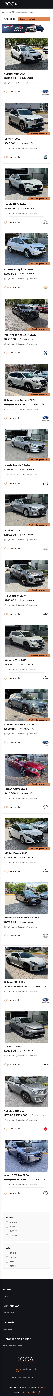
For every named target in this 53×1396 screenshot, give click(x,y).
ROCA (23, 1387)
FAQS (39, 1377)
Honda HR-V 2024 (15, 204)
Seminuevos (8, 1312)
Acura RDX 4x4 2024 (16, 1175)
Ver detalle (15, 92)
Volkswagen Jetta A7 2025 (20, 334)
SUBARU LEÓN (28, 78)
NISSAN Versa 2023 (15, 853)
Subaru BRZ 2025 (14, 982)
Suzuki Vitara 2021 (14, 1110)
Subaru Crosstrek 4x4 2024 (20, 724)
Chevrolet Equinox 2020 (18, 269)
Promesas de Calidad (12, 1345)
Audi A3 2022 (12, 530)
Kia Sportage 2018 (15, 595)
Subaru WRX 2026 (15, 73)
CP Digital (41, 1387)
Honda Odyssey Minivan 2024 (22, 917)
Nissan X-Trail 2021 (15, 660)
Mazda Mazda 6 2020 (17, 465)
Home (5, 1296)
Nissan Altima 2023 (15, 789)
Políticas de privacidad (22, 1377)
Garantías (7, 1329)
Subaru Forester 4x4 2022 (19, 400)
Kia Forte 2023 (12, 1046)
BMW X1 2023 (12, 139)
